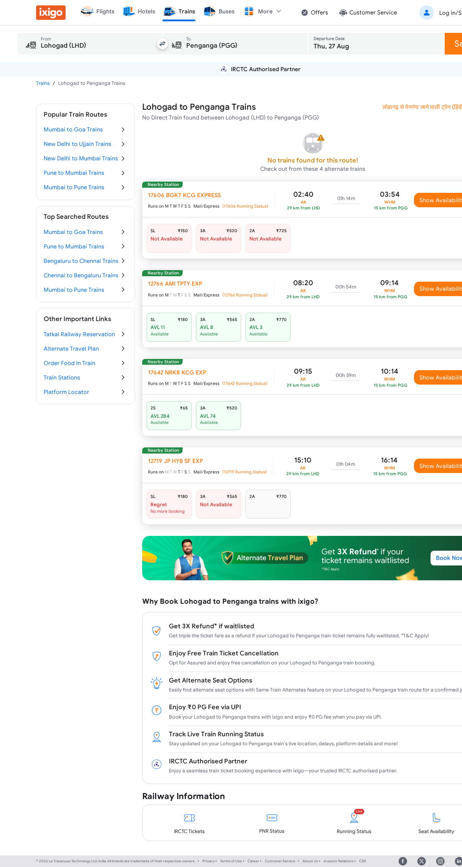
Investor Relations (338, 861)
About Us (310, 861)
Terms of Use (231, 861)
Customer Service (280, 861)
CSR (362, 861)
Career (253, 861)
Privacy (208, 861)
